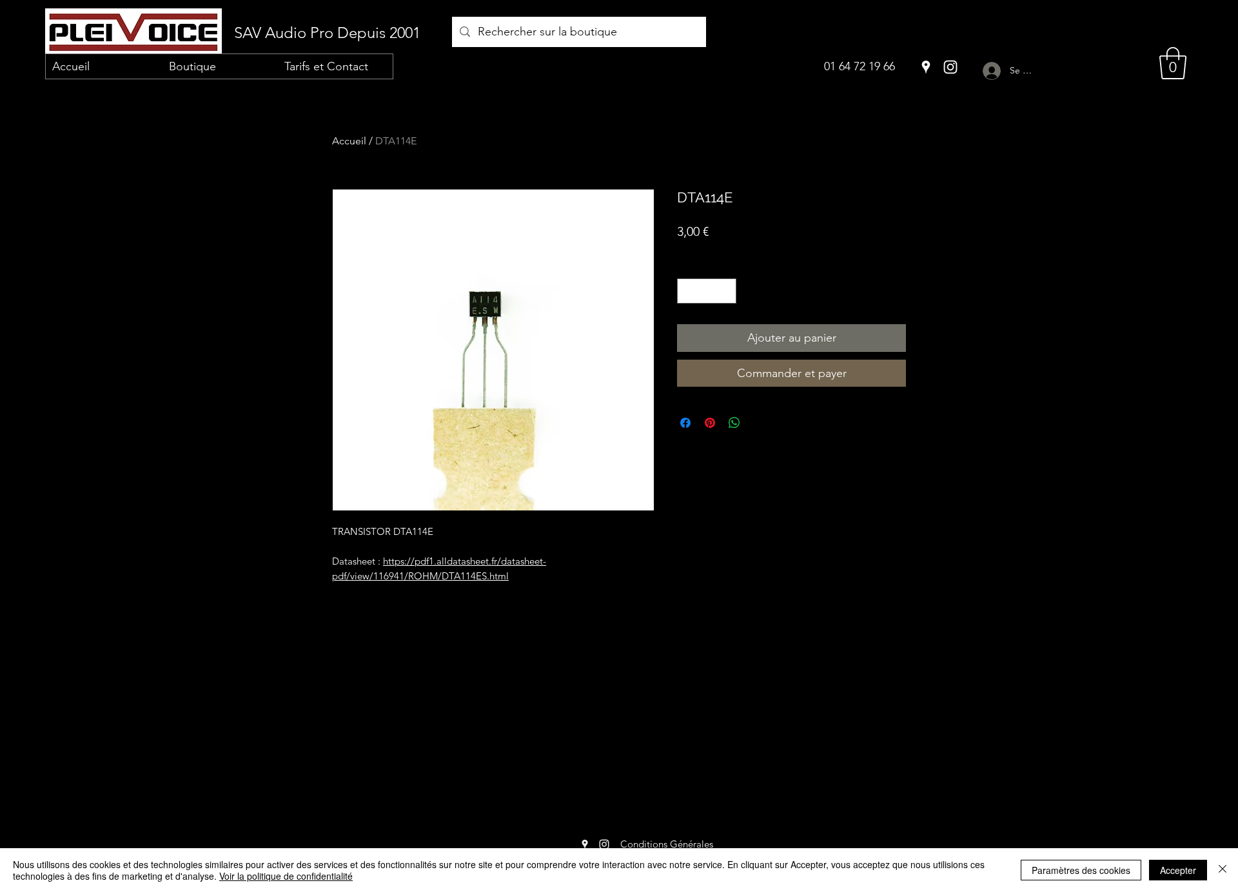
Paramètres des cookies (1081, 870)
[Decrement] (687, 291)
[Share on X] (759, 423)
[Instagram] (950, 67)
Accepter (1178, 870)
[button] (1172, 63)
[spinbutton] (707, 291)
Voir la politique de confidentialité (286, 875)
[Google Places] (926, 67)
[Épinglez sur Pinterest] (710, 423)
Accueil (349, 141)
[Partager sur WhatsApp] (734, 423)
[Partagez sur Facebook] (685, 423)
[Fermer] (1222, 870)
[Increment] (726, 291)
